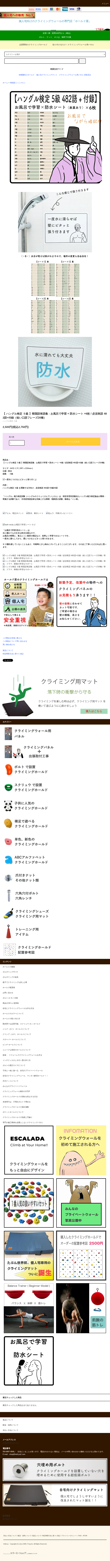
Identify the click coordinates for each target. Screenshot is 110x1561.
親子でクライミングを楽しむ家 (15, 982)
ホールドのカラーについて (13, 1014)
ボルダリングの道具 (10, 977)
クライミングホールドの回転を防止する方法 (20, 1097)
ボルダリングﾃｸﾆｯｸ (10, 972)
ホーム (5, 83)
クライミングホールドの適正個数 (16, 1107)
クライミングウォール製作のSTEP (16, 1091)
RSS (79, 1535)
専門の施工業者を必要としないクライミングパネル (23, 1122)
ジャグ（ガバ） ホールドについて (16, 1029)
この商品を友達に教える (12, 638)
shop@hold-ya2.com (11, 1443)
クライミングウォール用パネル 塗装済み (75, 75)
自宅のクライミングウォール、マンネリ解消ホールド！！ (25, 1076)
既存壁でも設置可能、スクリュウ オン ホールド (21, 1024)
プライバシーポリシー (68, 1535)
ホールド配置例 (9, 988)
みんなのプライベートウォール (15, 1086)
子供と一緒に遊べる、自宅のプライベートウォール (23, 1071)
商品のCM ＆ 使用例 (11, 1003)
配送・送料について (24, 1535)
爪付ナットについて (10, 1081)
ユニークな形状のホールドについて (17, 1050)
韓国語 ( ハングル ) (17, 83)
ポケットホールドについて (13, 1112)
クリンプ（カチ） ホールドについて (17, 1034)
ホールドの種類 (9, 967)
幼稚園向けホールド (26, 75)
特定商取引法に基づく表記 (13, 654)
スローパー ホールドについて (14, 1039)
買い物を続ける (9, 645)
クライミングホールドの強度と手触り (17, 1117)
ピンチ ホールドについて (12, 1045)
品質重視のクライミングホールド (33, 45)
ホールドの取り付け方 (11, 1019)
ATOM (85, 1535)
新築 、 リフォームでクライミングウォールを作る (22, 1055)
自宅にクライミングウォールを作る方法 (18, 1008)
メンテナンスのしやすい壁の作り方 (17, 1060)
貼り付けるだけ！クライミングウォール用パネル (73, 45)
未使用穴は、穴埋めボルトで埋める (17, 1102)
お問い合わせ (8, 993)
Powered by (6, 1553)
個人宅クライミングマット (46, 75)
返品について (8, 650)
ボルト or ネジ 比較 (10, 998)
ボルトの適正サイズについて (14, 1065)
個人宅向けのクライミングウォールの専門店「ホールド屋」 (55, 21)
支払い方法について (10, 1535)
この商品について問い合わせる (15, 641)
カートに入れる (73, 441)
